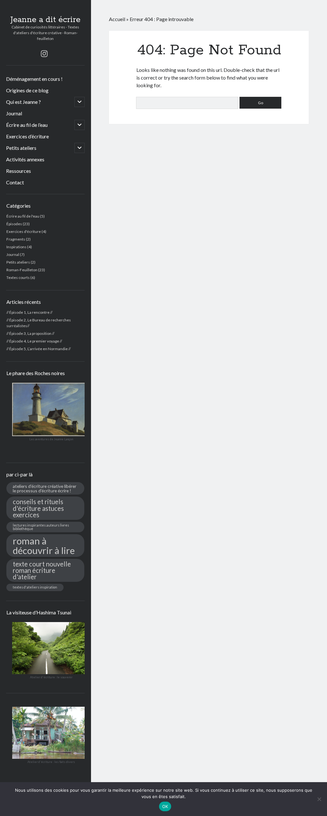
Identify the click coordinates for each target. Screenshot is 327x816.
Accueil (117, 19)
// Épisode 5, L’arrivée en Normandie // (38, 348)
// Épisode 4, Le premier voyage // (34, 341)
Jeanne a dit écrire (45, 20)
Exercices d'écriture (23, 231)
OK (165, 806)
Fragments (15, 239)
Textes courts (18, 277)
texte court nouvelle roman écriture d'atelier (42, 570)
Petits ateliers (21, 148)
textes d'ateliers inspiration (35, 587)
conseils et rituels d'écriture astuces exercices (38, 508)
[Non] (319, 799)
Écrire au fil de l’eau (27, 125)
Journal (14, 113)
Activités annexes (25, 159)
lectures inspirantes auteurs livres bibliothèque (41, 527)
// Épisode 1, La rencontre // (29, 312)
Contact (15, 182)
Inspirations (16, 246)
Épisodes (14, 223)
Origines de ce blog (27, 90)
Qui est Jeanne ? (23, 102)
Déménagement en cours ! (34, 79)
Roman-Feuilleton (21, 269)
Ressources (18, 171)
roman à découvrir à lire (44, 545)
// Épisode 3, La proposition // (30, 333)
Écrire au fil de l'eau (22, 216)
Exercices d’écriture (27, 136)
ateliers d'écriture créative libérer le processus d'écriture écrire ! (44, 488)
